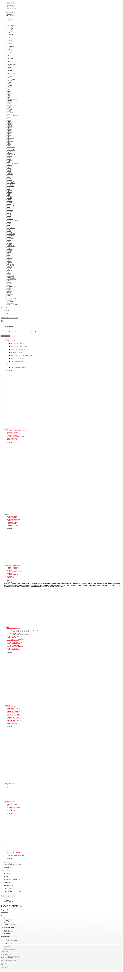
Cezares (9, 82)
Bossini (9, 70)
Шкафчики (10, 577)
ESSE (9, 111)
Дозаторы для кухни (13, 808)
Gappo (9, 124)
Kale (8, 162)
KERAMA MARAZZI (13, 163)
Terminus (10, 253)
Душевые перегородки (13, 519)
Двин (9, 289)
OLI (8, 195)
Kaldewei (10, 160)
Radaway (10, 210)
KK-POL (10, 169)
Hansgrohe (10, 145)
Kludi (9, 171)
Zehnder (9, 283)
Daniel (9, 93)
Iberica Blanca (11, 147)
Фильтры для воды (12, 810)
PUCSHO (10, 208)
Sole (8, 241)
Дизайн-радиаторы (9, 851)
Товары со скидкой (9, 943)
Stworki (9, 247)
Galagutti (10, 121)
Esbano (9, 109)
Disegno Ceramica (12, 99)
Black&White (11, 64)
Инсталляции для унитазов (18, 342)
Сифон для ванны (12, 439)
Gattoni (9, 126)
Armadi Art (10, 46)
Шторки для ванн (12, 438)
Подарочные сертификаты (10, 940)
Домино (9, 291)
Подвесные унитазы (16, 352)
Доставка (10, 301)
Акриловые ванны (12, 432)
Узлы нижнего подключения (15, 855)
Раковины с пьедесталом (14, 718)
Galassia (9, 123)
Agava (9, 22)
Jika (8, 157)
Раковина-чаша (11, 706)
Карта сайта (7, 933)
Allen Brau (10, 30)
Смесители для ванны (13, 633)
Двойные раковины (13, 717)
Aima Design (10, 25)
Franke (9, 120)
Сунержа (10, 294)
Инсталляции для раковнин (18, 345)
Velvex (9, 268)
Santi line (10, 238)
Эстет (9, 295)
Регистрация (11, 3)
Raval (9, 217)
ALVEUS (10, 31)
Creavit (9, 87)
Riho (8, 225)
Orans (9, 199)
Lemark (9, 180)
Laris (8, 177)
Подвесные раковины (13, 711)
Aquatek (9, 39)
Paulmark (10, 202)
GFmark (9, 132)
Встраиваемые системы (17, 639)
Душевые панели (12, 648)
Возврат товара (8, 931)
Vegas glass (10, 265)
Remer (9, 222)
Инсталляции (11, 340)
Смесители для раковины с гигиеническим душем (25, 630)
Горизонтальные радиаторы (15, 854)
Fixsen (9, 118)
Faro (8, 114)
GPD (8, 136)
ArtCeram (10, 49)
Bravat (9, 72)
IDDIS (9, 148)
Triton (9, 261)
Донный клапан (11, 721)
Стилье (9, 292)
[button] (8, 896)
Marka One (10, 181)
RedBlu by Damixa (12, 220)
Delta (9, 96)
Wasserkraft (10, 276)
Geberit (9, 127)
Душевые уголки (12, 516)
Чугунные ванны (12, 433)
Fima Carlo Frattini (12, 115)
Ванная (6, 429)
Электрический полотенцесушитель (17, 784)
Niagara (9, 192)
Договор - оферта (12, 298)
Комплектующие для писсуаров (20, 367)
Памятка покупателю (13, 304)
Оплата (9, 14)
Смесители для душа (13, 640)
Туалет (6, 339)
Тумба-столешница (12, 574)
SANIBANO (11, 234)
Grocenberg (10, 138)
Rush (8, 229)
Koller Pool (10, 172)
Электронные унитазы (17, 358)
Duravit (9, 102)
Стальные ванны (12, 435)
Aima (9, 24)
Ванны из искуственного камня (16, 436)
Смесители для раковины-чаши (20, 631)
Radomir (9, 211)
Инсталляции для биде (17, 343)
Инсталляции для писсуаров (19, 346)
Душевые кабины (12, 523)
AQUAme (10, 36)
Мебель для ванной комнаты (12, 565)
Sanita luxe (10, 235)
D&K (9, 90)
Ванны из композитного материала (17, 430)
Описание (10, 580)
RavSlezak (10, 219)
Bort (8, 69)
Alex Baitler (10, 28)
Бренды (9, 370)
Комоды (9, 576)
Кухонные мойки (12, 804)
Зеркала (9, 570)
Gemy (9, 130)
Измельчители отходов (13, 807)
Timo (8, 255)
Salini (9, 231)
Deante (9, 94)
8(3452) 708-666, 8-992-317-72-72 (9, 317)
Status (9, 244)
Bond (9, 67)
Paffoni (9, 201)
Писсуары (10, 366)
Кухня (6, 802)
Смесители (7, 627)
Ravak (9, 216)
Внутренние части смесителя (15, 646)
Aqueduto (10, 42)
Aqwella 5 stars (11, 45)
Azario (9, 54)
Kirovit (9, 168)
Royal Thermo (11, 228)
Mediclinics (10, 186)
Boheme (9, 66)
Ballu (9, 55)
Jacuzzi (9, 156)
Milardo (9, 187)
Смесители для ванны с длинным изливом (23, 634)
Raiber (9, 214)
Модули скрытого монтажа (18, 349)
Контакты (10, 12)
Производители (8, 939)
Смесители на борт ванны (14, 642)
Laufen (9, 178)
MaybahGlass (11, 183)
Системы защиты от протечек (12, 864)
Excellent (10, 112)
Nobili (9, 193)
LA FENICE (11, 175)
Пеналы (9, 573)
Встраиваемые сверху (13, 712)
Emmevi (9, 106)
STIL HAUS (11, 246)
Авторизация (11, 5)
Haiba (9, 144)
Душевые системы (12, 637)
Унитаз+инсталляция (13, 363)
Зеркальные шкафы (12, 568)
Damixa (9, 91)
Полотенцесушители (10, 783)
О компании (10, 15)
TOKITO (10, 256)
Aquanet (9, 37)
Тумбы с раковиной (13, 567)
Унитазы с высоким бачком (18, 360)
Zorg (8, 285)
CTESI (9, 88)
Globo (9, 135)
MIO (8, 189)
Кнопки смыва (15, 348)
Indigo (9, 151)
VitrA (9, 274)
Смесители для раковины (14, 628)
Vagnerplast (10, 264)
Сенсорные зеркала (16, 571)
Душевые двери (11, 517)
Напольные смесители (13, 643)
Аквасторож (11, 286)
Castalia (9, 78)
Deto (8, 97)
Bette (8, 60)
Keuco (9, 166)
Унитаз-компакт (15, 354)
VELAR (9, 267)
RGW (9, 223)
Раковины (7, 705)
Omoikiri (9, 196)
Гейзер (9, 288)
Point (8, 207)
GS (8, 142)
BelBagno (10, 58)
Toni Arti (9, 258)
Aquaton (9, 40)
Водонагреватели (9, 801)
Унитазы (9, 351)
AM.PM (9, 33)
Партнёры (6, 941)
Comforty (10, 85)
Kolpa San (10, 174)
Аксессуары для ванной (11, 863)
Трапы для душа (12, 522)
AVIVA (9, 52)
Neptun (9, 190)
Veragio (9, 270)
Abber (9, 21)
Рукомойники (11, 709)
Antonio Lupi (11, 34)
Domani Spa (10, 100)
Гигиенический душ (13, 636)
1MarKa (11, 19)
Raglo (9, 213)
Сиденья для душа (12, 525)
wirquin (9, 280)
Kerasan (9, 165)
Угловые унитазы (16, 357)
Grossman (10, 141)
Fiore (8, 117)
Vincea (9, 273)
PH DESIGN (11, 205)
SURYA (9, 249)
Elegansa (9, 105)
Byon (9, 75)
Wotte (9, 282)
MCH (9, 184)
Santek (9, 237)
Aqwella (9, 43)
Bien (8, 63)
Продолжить (4, 912)
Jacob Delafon (11, 154)
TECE (9, 252)
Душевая (6, 514)
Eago (8, 103)
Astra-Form (10, 51)
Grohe (9, 139)
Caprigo (9, 76)
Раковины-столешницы (14, 715)
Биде (8, 364)
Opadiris (9, 198)
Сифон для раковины (13, 723)
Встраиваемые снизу (13, 714)
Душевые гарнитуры (13, 649)
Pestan (9, 204)
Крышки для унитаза (17, 361)
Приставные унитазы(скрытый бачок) (21, 355)
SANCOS (10, 232)
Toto (8, 259)
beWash (9, 61)
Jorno (9, 159)
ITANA (9, 153)
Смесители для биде (13, 645)
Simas (9, 240)
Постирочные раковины (14, 720)
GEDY (9, 129)
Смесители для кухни (13, 805)
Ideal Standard (11, 150)
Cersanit (9, 81)
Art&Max (10, 48)
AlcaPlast (10, 27)
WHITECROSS (11, 279)
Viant (9, 271)
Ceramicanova (11, 79)
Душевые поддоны (12, 520)
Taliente (9, 250)
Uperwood (10, 262)
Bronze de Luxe (11, 73)
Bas (8, 57)
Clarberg (9, 84)
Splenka (9, 243)
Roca (8, 226)
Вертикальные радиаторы (14, 852)
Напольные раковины (13, 708)
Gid (8, 133)
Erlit (8, 108)
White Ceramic (11, 277)
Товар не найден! (9, 901)
